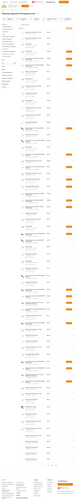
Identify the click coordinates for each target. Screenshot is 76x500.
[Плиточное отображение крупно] (66, 25)
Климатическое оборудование (8, 51)
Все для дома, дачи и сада (7, 53)
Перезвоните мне (64, 2)
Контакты (49, 491)
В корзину (69, 51)
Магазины (49, 490)
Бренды (18, 495)
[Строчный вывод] (71, 25)
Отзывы (49, 486)
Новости (49, 484)
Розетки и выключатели (7, 41)
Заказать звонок (65, 484)
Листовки (36, 493)
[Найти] (67, 6)
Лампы (3, 34)
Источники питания (6, 56)
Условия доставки (38, 484)
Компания (49, 479)
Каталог (4, 479)
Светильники (5, 31)
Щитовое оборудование (7, 39)
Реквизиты (50, 488)
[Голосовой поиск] (65, 6)
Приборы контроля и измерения (9, 46)
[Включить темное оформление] (70, 2)
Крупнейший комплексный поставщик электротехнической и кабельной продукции (14, 6)
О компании (50, 482)
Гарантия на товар (38, 486)
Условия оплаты (38, 482)
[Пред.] (36, 465)
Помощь (36, 479)
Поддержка (37, 490)
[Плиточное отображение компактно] (68, 25)
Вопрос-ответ (37, 488)
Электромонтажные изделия (8, 44)
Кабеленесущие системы (7, 29)
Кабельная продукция (7, 26)
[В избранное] (73, 28)
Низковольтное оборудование (8, 36)
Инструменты (5, 48)
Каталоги (36, 491)
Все (56, 465)
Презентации (37, 495)
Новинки (18, 493)
